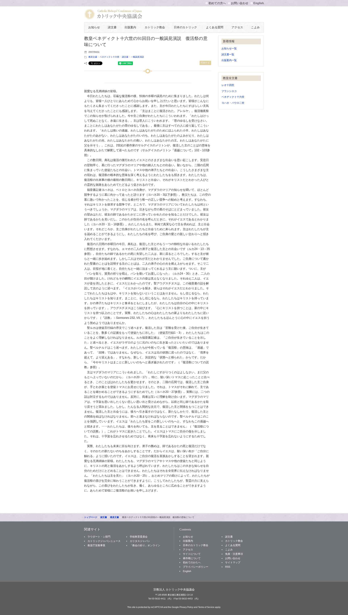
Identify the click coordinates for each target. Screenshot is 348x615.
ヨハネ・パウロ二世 (232, 103)
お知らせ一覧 (229, 48)
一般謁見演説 (137, 57)
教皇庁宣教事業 (96, 545)
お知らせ (94, 27)
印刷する (205, 62)
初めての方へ (217, 3)
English (258, 3)
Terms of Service (206, 607)
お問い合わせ (239, 3)
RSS (227, 566)
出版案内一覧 (229, 60)
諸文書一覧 (227, 54)
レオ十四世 (227, 85)
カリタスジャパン (140, 541)
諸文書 (112, 27)
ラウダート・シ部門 (99, 536)
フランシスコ (229, 91)
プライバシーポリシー (195, 566)
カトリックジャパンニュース (104, 541)
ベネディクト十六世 (109, 57)
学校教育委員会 (139, 536)
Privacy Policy (186, 607)
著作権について (192, 558)
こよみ (255, 27)
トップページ (90, 517)
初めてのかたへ (192, 562)
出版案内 (130, 27)
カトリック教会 (155, 27)
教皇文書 (92, 57)
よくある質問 (214, 27)
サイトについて (192, 553)
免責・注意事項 (234, 553)
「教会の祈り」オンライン (145, 545)
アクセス (237, 27)
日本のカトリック (185, 27)
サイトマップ (232, 562)
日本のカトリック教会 (195, 545)
